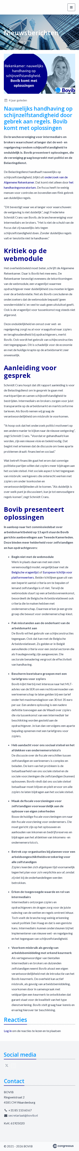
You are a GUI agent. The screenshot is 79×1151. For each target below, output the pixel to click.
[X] (6, 1065)
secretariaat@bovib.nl (23, 1115)
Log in (8, 1031)
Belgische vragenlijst (25, 572)
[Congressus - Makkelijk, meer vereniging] (63, 1146)
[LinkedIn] (13, 1065)
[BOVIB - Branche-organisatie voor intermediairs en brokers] (18, 7)
